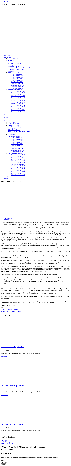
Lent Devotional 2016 (17, 80)
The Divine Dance (13, 58)
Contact (6, 113)
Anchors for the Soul (13, 61)
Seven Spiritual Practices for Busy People (19, 68)
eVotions (6, 219)
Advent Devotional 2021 (18, 94)
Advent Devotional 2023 (18, 91)
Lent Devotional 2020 (17, 75)
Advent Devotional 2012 (18, 108)
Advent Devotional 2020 (18, 96)
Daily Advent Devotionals (15, 89)
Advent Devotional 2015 (18, 103)
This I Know (11, 71)
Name (2, 460)
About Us (7, 54)
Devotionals (7, 57)
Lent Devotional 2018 (17, 77)
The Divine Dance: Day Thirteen (12, 386)
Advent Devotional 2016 (18, 102)
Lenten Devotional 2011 (17, 88)
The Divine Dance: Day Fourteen (12, 347)
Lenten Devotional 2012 (17, 86)
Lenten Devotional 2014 (17, 83)
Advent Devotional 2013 (18, 107)
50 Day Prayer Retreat (14, 66)
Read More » (4, 356)
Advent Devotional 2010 (18, 111)
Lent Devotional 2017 (17, 79)
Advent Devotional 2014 (18, 105)
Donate (6, 114)
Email (2, 462)
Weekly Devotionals (13, 60)
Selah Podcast (8, 55)
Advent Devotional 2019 (18, 97)
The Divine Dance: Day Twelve (12, 424)
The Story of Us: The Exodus (16, 69)
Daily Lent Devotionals (14, 72)
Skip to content (5, 1)
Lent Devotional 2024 (17, 74)
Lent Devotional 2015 (17, 82)
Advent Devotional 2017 (18, 100)
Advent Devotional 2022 (18, 93)
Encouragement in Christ (14, 65)
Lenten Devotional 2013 (17, 85)
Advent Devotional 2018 (18, 99)
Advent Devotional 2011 (18, 110)
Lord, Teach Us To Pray (14, 63)
